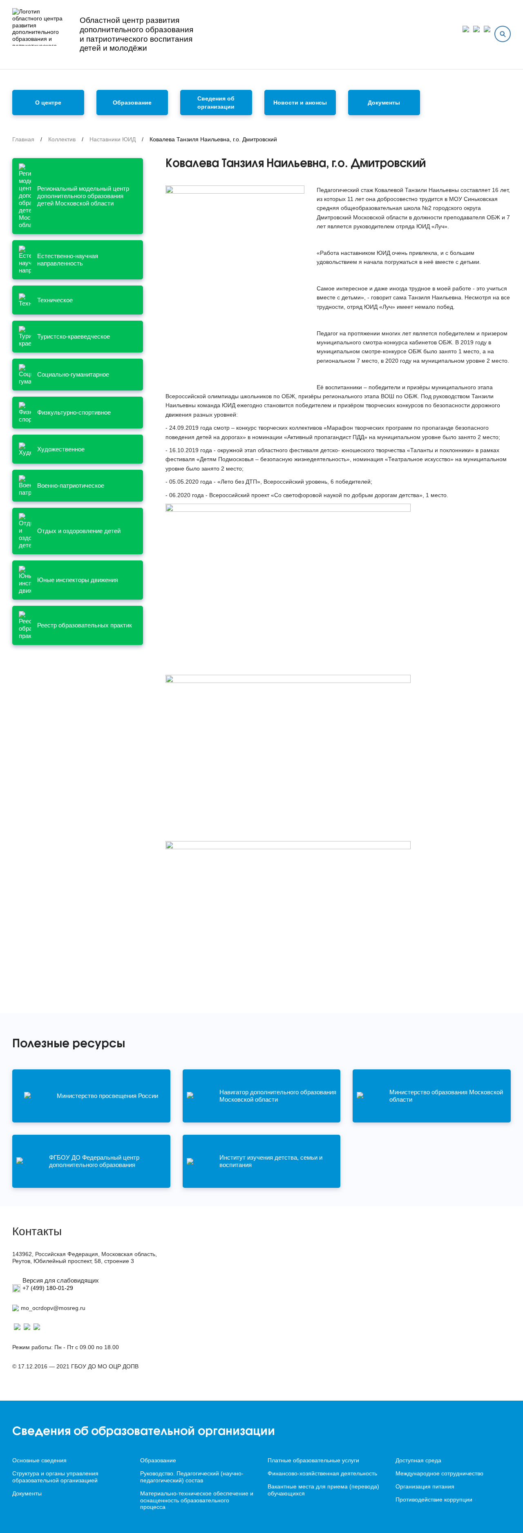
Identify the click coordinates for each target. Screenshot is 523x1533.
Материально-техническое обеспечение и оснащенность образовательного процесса (196, 1500)
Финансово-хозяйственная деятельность (322, 1473)
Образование (158, 1460)
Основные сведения (39, 1460)
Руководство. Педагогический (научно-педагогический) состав (192, 1477)
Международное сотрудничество (439, 1473)
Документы (384, 102)
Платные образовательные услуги (313, 1460)
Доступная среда (418, 1460)
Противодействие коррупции (434, 1499)
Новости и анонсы (300, 102)
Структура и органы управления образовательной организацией (55, 1477)
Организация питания (425, 1486)
